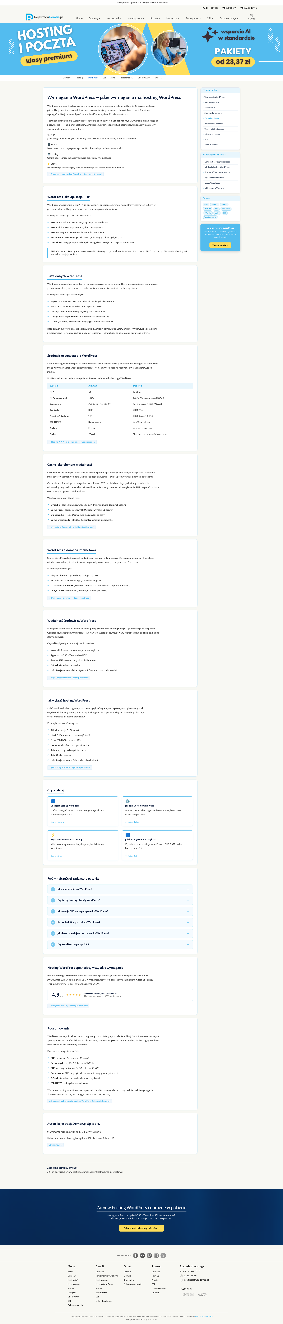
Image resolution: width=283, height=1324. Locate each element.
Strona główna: (55, 1145)
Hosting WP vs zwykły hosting (217, 172)
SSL (209, 18)
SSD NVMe (226, 209)
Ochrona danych (229, 18)
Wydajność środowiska (214, 129)
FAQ (206, 139)
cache (217, 213)
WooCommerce (210, 217)
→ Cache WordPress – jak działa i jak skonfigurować (71, 527)
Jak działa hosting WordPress (217, 167)
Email (113, 78)
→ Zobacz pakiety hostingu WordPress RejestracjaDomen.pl (75, 174)
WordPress (93, 78)
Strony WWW (144, 78)
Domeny (93, 18)
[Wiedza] (149, 1255)
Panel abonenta (248, 8)
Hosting (79, 78)
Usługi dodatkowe (104, 1301)
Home (79, 18)
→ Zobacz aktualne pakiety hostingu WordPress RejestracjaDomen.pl (79, 1101)
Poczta (154, 18)
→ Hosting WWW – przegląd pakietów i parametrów (72, 442)
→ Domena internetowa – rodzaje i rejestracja (69, 598)
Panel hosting (210, 8)
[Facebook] (135, 1255)
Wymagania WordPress (214, 97)
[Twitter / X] (163, 1255)
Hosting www (135, 18)
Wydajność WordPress (214, 178)
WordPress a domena (213, 124)
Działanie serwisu (159, 1288)
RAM (216, 209)
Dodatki (155, 1292)
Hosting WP (113, 18)
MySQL (224, 204)
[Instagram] (156, 1255)
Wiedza (158, 78)
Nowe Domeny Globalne (107, 1275)
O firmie (127, 1275)
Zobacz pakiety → (220, 245)
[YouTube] (142, 1255)
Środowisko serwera (213, 113)
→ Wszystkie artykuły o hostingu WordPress (68, 1005)
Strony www (192, 18)
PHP (206, 204)
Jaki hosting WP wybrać (214, 188)
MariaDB (207, 209)
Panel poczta (229, 8)
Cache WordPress (212, 183)
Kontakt (127, 1271)
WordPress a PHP (211, 102)
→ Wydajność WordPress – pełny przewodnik (69, 677)
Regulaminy (129, 1280)
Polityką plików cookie (204, 1316)
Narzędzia (171, 18)
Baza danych (209, 108)
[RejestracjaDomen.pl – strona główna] (50, 17)
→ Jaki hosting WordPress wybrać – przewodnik (69, 767)
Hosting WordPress (104, 1284)
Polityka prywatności (133, 1284)
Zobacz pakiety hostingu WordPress (141, 1228)
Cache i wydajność (212, 118)
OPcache (207, 213)
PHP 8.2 (215, 204)
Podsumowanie (211, 145)
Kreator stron (127, 78)
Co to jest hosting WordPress (217, 162)
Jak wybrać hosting (212, 134)
